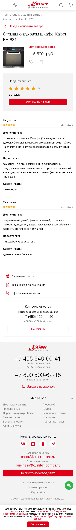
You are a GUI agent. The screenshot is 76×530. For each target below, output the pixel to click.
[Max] (33, 443)
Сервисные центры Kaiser (18, 413)
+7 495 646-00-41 (38, 358)
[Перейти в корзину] (71, 5)
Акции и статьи (12, 425)
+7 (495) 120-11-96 (38, 317)
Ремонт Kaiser (11, 417)
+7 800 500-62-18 (38, 375)
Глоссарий (49, 404)
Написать (38, 329)
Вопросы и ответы (54, 413)
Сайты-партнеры (53, 421)
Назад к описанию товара (26, 26)
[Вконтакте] (23, 443)
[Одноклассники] (42, 443)
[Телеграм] (52, 443)
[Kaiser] (38, 5)
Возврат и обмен (13, 421)
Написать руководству (38, 473)
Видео (47, 408)
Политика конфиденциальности (38, 482)
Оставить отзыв (38, 102)
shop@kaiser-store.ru (38, 457)
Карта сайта (38, 492)
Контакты (49, 417)
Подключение (11, 408)
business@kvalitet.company (38, 465)
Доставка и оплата (15, 404)
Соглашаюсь (38, 524)
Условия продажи (38, 487)
